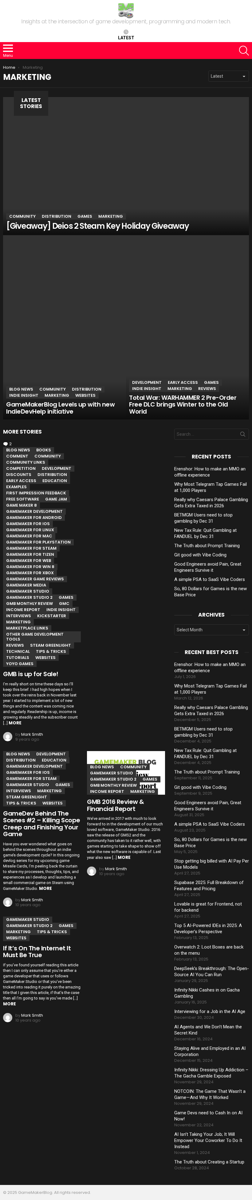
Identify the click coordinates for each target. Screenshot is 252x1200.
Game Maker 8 (21, 505)
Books (43, 450)
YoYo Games (19, 664)
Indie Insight (23, 395)
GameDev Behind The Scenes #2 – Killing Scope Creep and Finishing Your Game (41, 824)
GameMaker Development (34, 511)
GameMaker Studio (27, 591)
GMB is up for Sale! (30, 674)
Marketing (110, 216)
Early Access (183, 382)
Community (22, 216)
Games (84, 216)
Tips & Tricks (51, 651)
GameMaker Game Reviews (35, 579)
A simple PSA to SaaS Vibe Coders (209, 579)
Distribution (56, 216)
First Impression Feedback (36, 493)
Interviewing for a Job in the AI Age (209, 1011)
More (15, 723)
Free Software (22, 499)
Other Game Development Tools (35, 636)
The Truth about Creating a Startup (209, 1162)
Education (54, 481)
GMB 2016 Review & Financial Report (115, 805)
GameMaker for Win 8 (30, 567)
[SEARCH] (244, 50)
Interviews (18, 616)
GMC (64, 603)
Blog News (21, 389)
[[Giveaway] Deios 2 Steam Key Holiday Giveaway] (126, 166)
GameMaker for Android (34, 517)
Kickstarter (51, 616)
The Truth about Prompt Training (207, 545)
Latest (126, 37)
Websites (85, 395)
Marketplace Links (27, 628)
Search (243, 435)
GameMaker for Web (28, 560)
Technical (18, 651)
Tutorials (17, 657)
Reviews (207, 389)
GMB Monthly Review (29, 603)
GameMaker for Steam (31, 548)
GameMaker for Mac (29, 536)
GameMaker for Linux (30, 530)
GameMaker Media (26, 585)
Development (147, 382)
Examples (16, 487)
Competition (21, 468)
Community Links (25, 462)
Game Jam (56, 499)
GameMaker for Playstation (38, 542)
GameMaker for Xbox (30, 573)
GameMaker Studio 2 (29, 597)
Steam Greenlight (50, 645)
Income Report (23, 610)
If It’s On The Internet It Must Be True (37, 952)
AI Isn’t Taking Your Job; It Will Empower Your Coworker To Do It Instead (208, 1140)
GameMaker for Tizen (30, 554)
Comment (17, 456)
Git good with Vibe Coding (200, 555)
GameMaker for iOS (28, 524)
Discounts (18, 474)
